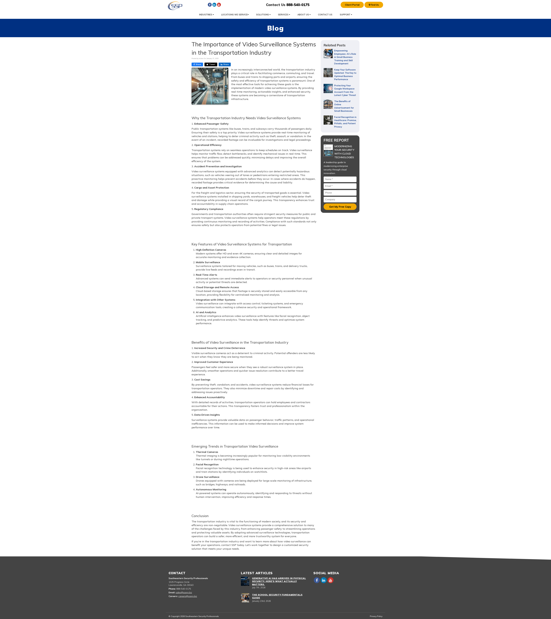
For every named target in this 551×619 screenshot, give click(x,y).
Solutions (262, 14)
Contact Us (325, 14)
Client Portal (352, 4)
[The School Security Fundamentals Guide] (245, 597)
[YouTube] (219, 4)
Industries (206, 14)
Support (345, 14)
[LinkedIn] (214, 4)
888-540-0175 (297, 5)
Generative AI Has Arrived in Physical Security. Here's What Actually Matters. (279, 581)
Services (283, 14)
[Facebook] (209, 4)
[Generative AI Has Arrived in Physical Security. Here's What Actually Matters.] (245, 581)
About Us (303, 14)
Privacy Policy (376, 616)
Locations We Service (234, 14)
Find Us (374, 4)
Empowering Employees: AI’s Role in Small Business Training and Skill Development (345, 57)
